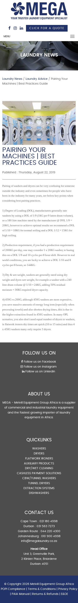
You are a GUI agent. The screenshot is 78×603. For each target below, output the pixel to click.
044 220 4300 (50, 531)
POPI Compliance (13, 589)
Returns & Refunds (45, 594)
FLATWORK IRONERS (39, 458)
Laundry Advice (37, 79)
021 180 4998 (49, 521)
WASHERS (39, 448)
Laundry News (12, 79)
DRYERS (39, 453)
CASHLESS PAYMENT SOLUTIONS (39, 473)
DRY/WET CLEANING (39, 468)
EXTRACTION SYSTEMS (39, 488)
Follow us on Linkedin (40, 371)
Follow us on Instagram (40, 366)
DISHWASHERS (39, 493)
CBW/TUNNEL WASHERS (39, 478)
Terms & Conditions (42, 589)
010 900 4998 (51, 536)
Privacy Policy (67, 589)
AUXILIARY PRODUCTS (39, 463)
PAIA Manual (21, 594)
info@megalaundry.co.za (39, 541)
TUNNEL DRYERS (39, 483)
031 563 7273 (46, 526)
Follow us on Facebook (39, 361)
